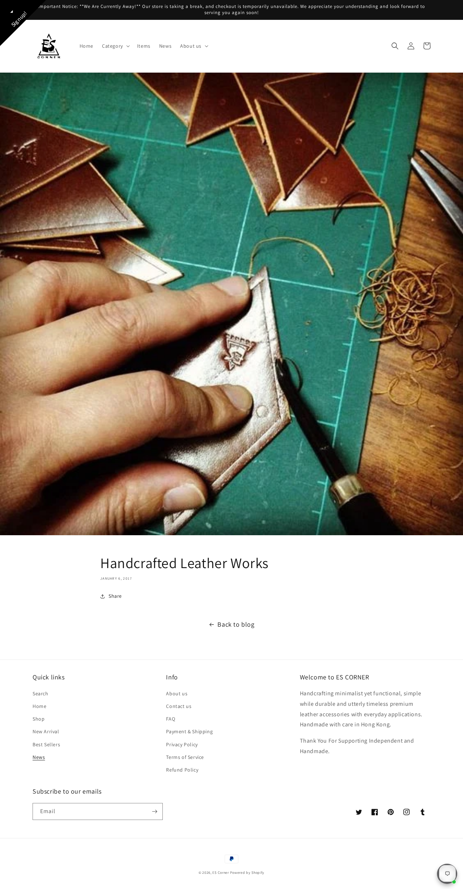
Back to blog (235, 624)
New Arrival (46, 731)
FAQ (170, 719)
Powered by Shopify (247, 872)
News (39, 757)
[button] (115, 45)
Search (40, 693)
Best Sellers (46, 744)
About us (176, 693)
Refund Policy (182, 769)
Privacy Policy (181, 744)
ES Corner (220, 872)
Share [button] (115, 596)
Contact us (178, 706)
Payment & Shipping (189, 731)
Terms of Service (185, 757)
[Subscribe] (154, 811)
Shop (38, 719)
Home (39, 706)
